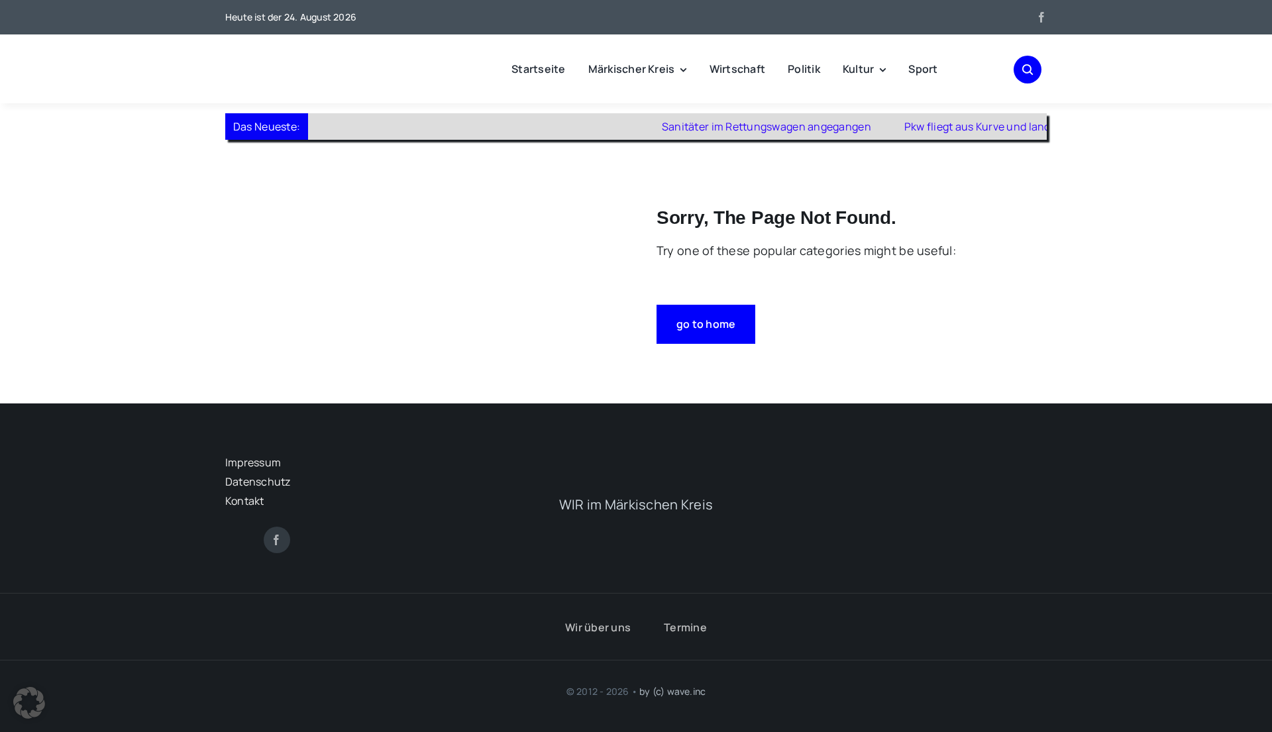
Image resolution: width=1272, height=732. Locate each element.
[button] (29, 703)
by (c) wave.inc (672, 691)
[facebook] (1041, 17)
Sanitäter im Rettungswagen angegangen (746, 126)
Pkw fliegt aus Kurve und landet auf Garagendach (1007, 126)
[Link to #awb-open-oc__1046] (1027, 69)
